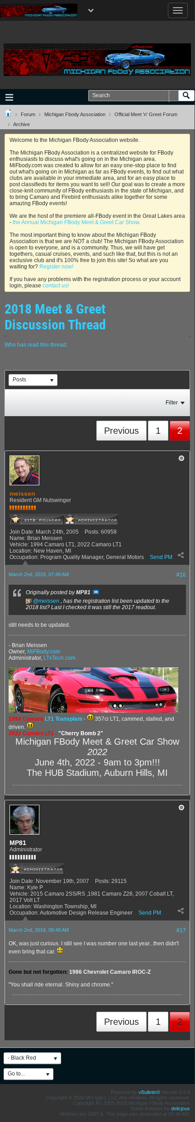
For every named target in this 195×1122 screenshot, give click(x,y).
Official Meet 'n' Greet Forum (145, 114)
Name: (18, 538)
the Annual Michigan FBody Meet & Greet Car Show (76, 222)
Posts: (92, 532)
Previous (121, 431)
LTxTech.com (59, 658)
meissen (48, 601)
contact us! (56, 285)
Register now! (56, 266)
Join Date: (22, 532)
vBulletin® (149, 1092)
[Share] (180, 555)
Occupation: (24, 557)
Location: (21, 551)
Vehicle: (19, 544)
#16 (181, 575)
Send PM (161, 557)
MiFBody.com (43, 651)
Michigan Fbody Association (74, 114)
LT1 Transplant (63, 719)
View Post (96, 592)
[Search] (186, 95)
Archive (21, 124)
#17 (181, 930)
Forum (28, 114)
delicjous (180, 1108)
